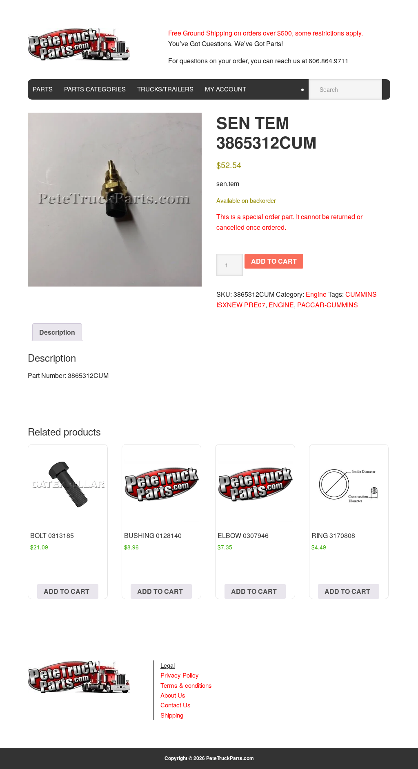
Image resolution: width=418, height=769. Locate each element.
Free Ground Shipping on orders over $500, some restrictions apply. (265, 33)
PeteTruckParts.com (230, 758)
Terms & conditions (186, 685)
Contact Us (175, 704)
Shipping (171, 715)
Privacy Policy (179, 675)
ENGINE (281, 304)
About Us (172, 695)
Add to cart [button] (66, 591)
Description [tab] (57, 332)
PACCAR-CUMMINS (327, 304)
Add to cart (274, 261)
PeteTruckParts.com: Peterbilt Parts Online (83, 44)
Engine (316, 294)
